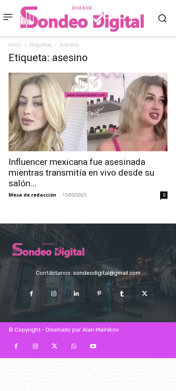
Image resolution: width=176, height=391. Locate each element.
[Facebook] (31, 293)
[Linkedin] (76, 293)
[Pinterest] (99, 293)
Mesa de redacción (32, 194)
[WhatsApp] (73, 346)
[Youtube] (92, 346)
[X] (144, 293)
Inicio (15, 44)
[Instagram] (54, 293)
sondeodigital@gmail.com (107, 273)
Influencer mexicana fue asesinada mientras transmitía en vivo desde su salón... (81, 172)
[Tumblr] (122, 293)
